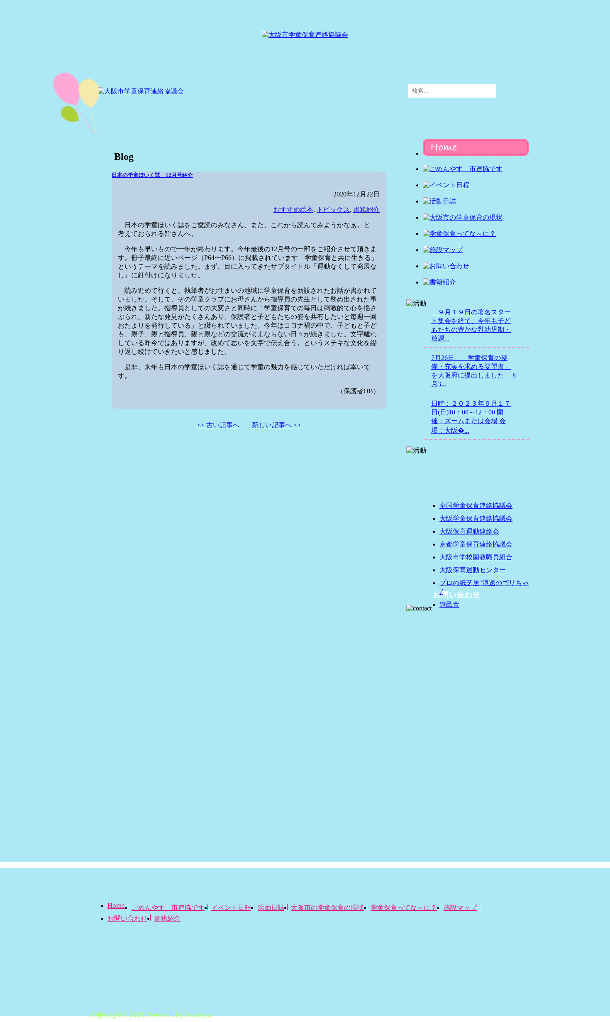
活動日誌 (271, 907)
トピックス (333, 209)
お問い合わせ (457, 595)
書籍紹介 (366, 209)
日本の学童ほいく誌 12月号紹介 (152, 175)
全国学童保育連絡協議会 (475, 505)
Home (116, 905)
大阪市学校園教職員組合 (475, 557)
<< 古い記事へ (218, 425)
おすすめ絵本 (293, 209)
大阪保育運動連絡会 (469, 531)
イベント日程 (231, 907)
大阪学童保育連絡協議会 (475, 518)
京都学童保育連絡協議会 (475, 544)
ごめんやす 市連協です (168, 907)
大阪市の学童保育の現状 (327, 907)
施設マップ (460, 907)
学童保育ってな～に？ (404, 907)
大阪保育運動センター (472, 569)
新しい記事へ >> (276, 425)
